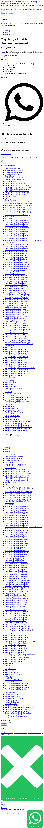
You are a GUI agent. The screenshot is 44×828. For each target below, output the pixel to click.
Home (3, 52)
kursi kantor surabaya (22, 23)
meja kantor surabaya (8, 23)
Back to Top (5, 734)
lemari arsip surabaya (36, 23)
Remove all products (13, 813)
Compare (4, 813)
